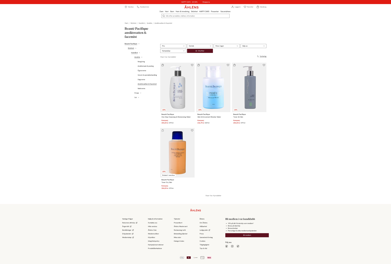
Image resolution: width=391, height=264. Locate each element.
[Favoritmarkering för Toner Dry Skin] (192, 130)
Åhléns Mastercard (180, 226)
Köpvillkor (151, 237)
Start (126, 23)
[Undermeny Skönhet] (198, 11)
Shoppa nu (206, 2)
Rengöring (141, 62)
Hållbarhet (203, 226)
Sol (135, 97)
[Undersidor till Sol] (138, 97)
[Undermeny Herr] (169, 11)
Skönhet (194, 11)
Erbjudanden (126, 234)
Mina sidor (177, 237)
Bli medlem (247, 235)
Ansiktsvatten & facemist (147, 84)
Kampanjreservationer (156, 245)
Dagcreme (141, 80)
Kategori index (179, 241)
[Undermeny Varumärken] (231, 11)
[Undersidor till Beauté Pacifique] (139, 44)
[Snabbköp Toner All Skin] (234, 65)
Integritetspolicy (153, 241)
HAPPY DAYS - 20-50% (189, 2)
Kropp (136, 93)
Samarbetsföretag (206, 237)
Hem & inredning (182, 11)
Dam (161, 11)
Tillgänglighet (204, 245)
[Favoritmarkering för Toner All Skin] (263, 65)
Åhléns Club (152, 230)
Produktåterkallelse (155, 248)
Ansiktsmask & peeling (146, 66)
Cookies (202, 241)
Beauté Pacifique (131, 44)
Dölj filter (201, 51)
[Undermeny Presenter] (219, 11)
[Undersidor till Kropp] (141, 93)
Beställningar (126, 230)
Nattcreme (141, 88)
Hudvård (142, 23)
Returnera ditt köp (128, 223)
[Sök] (163, 16)
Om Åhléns (203, 223)
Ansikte (149, 23)
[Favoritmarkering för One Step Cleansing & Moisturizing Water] (192, 65)
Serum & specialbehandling (147, 75)
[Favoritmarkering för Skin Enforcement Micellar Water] (228, 65)
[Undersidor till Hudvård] (139, 53)
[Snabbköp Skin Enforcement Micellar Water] (198, 65)
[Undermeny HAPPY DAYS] (210, 11)
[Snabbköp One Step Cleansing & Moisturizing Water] (162, 65)
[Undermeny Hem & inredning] (190, 11)
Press (202, 234)
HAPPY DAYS (204, 11)
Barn (172, 11)
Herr (167, 11)
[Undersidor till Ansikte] (142, 57)
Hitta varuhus (152, 226)
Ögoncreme (142, 71)
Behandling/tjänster (181, 234)
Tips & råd (203, 248)
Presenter (215, 11)
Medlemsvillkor (153, 234)
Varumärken (225, 11)
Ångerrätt (125, 226)
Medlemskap (126, 237)
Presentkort (178, 223)
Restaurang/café (180, 230)
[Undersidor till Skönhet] (136, 48)
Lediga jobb (204, 230)
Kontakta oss (152, 223)
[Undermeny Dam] (164, 11)
